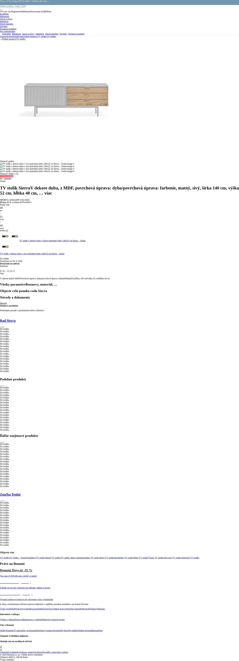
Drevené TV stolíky (172, 558)
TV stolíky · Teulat (17, 558)
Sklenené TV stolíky (190, 558)
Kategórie (11, 36)
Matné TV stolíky (53, 558)
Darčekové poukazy (45, 630)
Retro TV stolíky (107, 558)
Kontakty (10, 630)
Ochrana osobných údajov (31, 652)
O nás (16, 630)
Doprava (18, 619)
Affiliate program (84, 630)
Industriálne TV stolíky (90, 558)
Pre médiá (72, 630)
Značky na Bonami (27, 630)
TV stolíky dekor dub (70, 558)
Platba (44, 619)
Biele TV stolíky (141, 558)
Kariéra (57, 630)
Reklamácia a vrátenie (32, 619)
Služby (3, 630)
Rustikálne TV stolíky (124, 558)
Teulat (28, 558)
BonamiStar (97, 630)
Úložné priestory (30, 36)
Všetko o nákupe (7, 619)
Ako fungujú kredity (56, 619)
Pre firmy (64, 630)
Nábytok (19, 36)
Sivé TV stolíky (38, 558)
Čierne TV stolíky (156, 558)
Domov (3, 36)
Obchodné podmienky (10, 652)
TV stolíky (51, 36)
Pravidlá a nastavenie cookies (55, 652)
